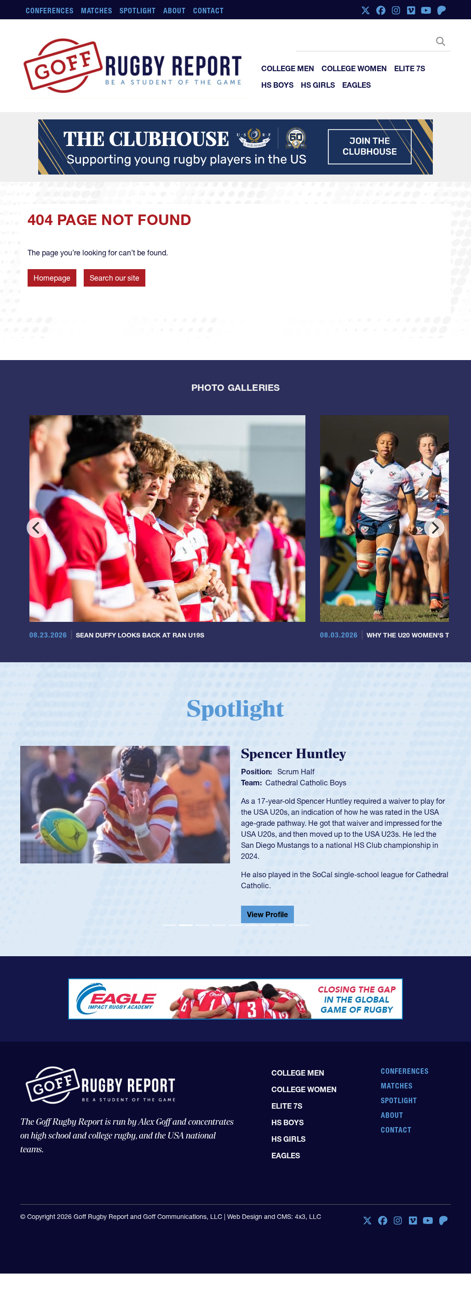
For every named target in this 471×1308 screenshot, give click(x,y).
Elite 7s (409, 68)
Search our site (114, 277)
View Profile (267, 914)
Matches (97, 10)
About (174, 10)
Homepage (52, 277)
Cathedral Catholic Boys (305, 782)
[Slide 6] (252, 925)
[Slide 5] (235, 925)
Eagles (356, 85)
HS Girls (318, 85)
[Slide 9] (302, 925)
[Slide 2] (186, 925)
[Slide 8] (285, 925)
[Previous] (37, 528)
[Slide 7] (269, 925)
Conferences (50, 10)
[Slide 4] (219, 925)
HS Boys (277, 85)
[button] (52, 835)
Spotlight (138, 10)
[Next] (434, 528)
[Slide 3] (202, 925)
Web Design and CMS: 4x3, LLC (274, 1216)
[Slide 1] (169, 925)
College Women (354, 68)
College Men (287, 68)
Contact (208, 10)
